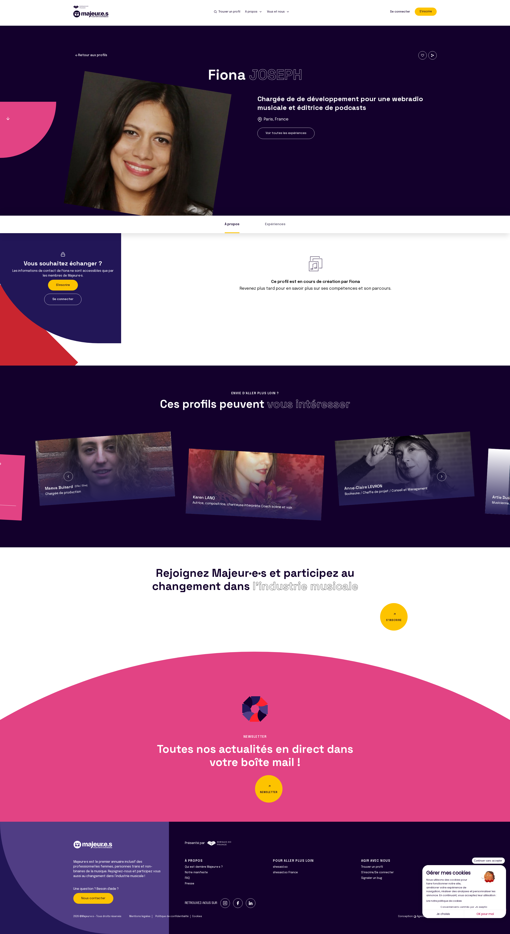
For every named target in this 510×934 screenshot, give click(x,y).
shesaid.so (280, 867)
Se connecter (400, 11)
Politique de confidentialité (172, 916)
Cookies (197, 916)
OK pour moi (485, 914)
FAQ (187, 878)
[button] (68, 476)
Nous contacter (93, 898)
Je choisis (443, 914)
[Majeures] (93, 14)
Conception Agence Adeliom (417, 916)
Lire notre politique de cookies (444, 901)
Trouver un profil (372, 867)
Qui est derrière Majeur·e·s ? (204, 867)
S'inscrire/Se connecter (377, 872)
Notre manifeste (196, 872)
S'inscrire (426, 11)
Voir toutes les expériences (286, 133)
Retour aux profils (92, 55)
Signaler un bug (371, 878)
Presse (189, 883)
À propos (232, 224)
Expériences (275, 224)
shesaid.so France (285, 872)
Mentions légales (139, 916)
